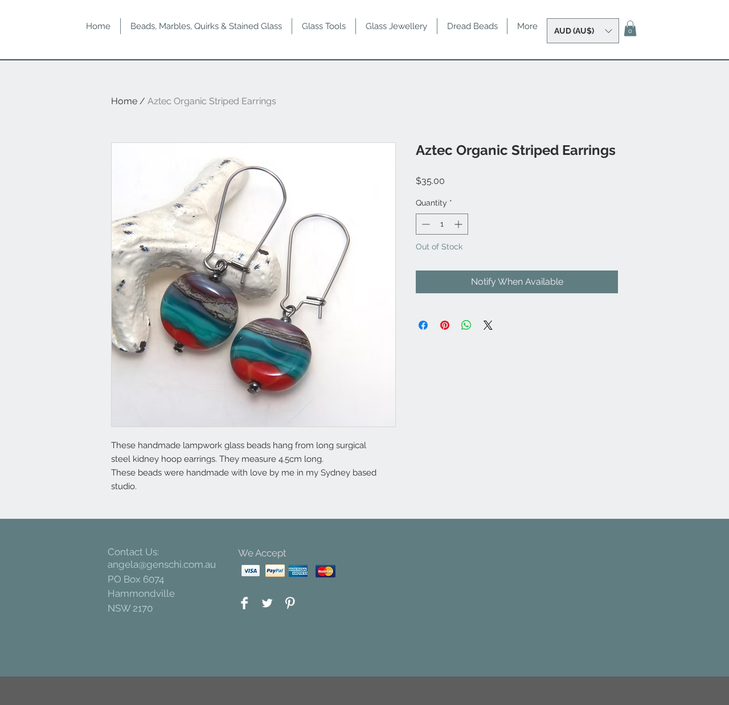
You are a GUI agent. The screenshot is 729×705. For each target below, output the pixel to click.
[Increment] (459, 224)
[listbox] (583, 30)
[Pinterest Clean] (290, 603)
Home (124, 101)
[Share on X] (488, 325)
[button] (583, 30)
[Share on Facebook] (423, 325)
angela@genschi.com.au (162, 564)
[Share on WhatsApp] (466, 325)
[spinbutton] (442, 224)
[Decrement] (424, 224)
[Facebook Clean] (244, 603)
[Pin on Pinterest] (445, 325)
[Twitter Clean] (267, 603)
